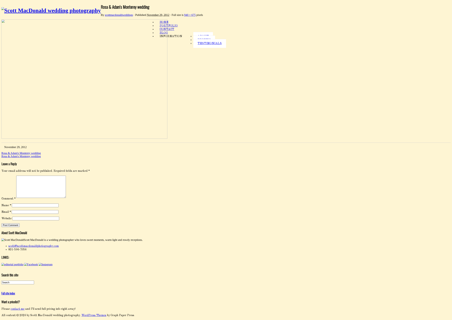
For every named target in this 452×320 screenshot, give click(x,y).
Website (6, 218)
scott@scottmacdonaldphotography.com (33, 246)
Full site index (8, 293)
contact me (18, 309)
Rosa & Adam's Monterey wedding (21, 153)
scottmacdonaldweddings (119, 14)
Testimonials (210, 43)
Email (6, 212)
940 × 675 (190, 14)
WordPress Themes (93, 315)
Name (6, 205)
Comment (8, 199)
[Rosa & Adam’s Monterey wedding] (84, 138)
